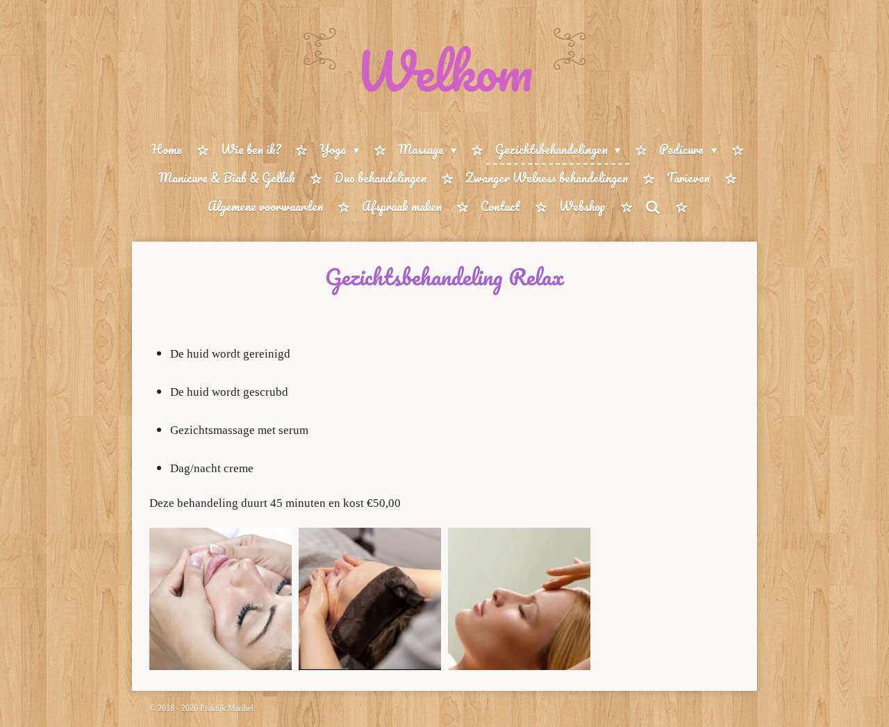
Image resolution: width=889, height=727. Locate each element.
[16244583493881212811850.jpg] (369, 599)
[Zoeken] (652, 207)
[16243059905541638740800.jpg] (519, 599)
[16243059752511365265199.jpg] (220, 599)
